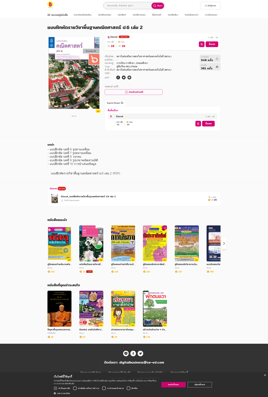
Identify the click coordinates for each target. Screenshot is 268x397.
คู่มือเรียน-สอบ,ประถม (127, 66)
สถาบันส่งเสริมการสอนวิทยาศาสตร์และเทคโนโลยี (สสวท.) (144, 56)
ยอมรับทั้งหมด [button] (173, 384)
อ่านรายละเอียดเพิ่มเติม (65, 383)
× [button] (265, 375)
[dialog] (134, 384)
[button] (105, 393)
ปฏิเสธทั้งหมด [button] (199, 384)
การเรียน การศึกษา (126, 63)
